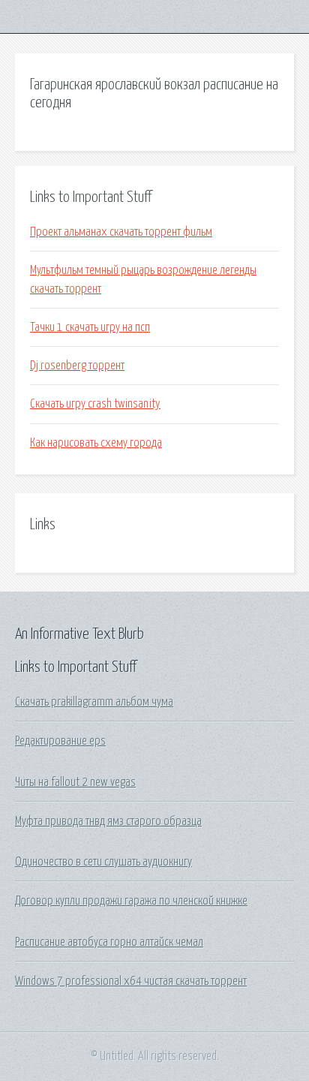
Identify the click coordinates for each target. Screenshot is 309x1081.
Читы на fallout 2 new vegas (75, 782)
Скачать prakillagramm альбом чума (94, 702)
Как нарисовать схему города (96, 443)
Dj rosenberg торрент (77, 366)
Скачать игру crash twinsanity (95, 404)
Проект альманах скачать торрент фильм (121, 232)
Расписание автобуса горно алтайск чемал (109, 942)
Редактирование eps (60, 741)
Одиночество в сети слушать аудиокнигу (103, 862)
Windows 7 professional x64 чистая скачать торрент (131, 981)
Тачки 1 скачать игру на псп (90, 327)
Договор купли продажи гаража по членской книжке (131, 901)
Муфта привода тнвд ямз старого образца (108, 821)
